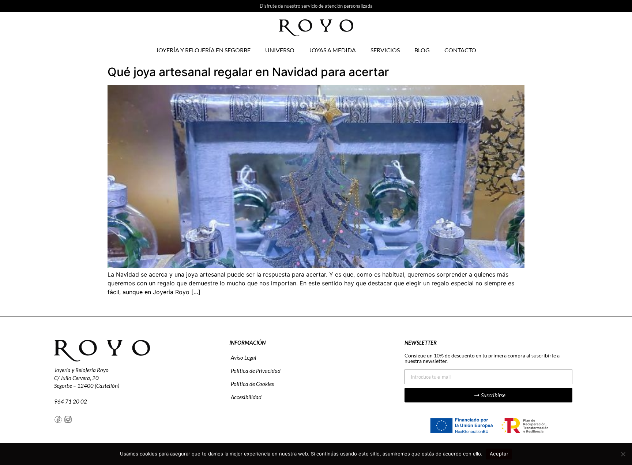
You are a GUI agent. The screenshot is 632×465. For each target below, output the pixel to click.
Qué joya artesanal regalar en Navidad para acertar (250, 72)
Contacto (460, 49)
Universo (279, 49)
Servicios (385, 49)
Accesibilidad (246, 397)
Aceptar (499, 454)
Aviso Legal (243, 357)
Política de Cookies (252, 383)
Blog (422, 49)
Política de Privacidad (256, 370)
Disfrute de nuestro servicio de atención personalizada (316, 6)
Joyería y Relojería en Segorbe (203, 49)
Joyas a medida (332, 49)
